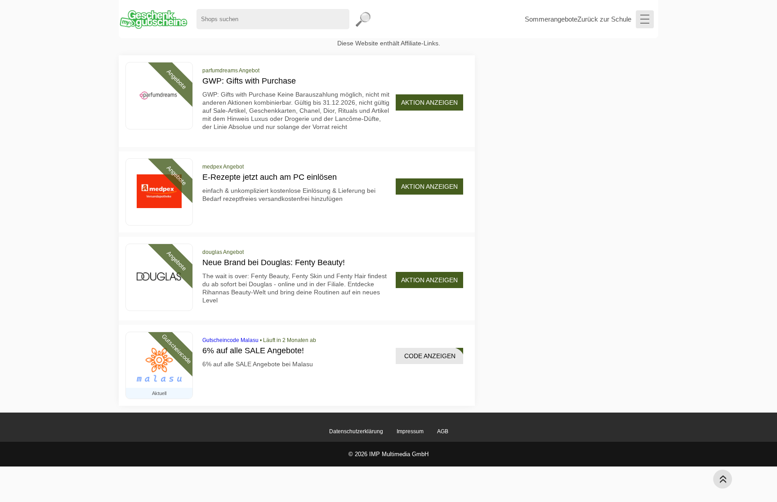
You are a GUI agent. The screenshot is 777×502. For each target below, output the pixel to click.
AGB (442, 431)
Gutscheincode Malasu (230, 340)
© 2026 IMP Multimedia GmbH (388, 454)
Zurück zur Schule (604, 19)
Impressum (410, 431)
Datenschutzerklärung (356, 431)
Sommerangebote (551, 19)
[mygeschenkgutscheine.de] (153, 19)
